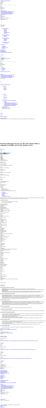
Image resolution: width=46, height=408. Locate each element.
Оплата (3, 194)
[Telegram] (9, 153)
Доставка (3, 195)
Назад (5, 87)
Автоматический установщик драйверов (6, 332)
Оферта (1, 406)
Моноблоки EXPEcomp (4, 371)
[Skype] (8, 153)
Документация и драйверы (6, 196)
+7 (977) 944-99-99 (6, 12)
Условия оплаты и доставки (4, 380)
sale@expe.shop (2, 16)
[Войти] (0, 80)
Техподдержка (2, 381)
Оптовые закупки (5, 47)
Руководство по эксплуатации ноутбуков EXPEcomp (8, 329)
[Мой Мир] (3, 153)
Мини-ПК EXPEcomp (3, 372)
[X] (4, 153)
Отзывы (3, 48)
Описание (3, 192)
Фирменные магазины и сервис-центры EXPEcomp (8, 382)
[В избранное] (1, 150)
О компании (2, 375)
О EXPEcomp (2, 373)
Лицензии (3, 46)
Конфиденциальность (3, 405)
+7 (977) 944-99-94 (6, 388)
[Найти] (1, 9)
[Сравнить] (1, 151)
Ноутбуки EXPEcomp (3, 370)
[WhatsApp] (7, 153)
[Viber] (5, 153)
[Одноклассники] (2, 153)
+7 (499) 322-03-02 (3, 10)
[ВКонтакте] (0, 153)
